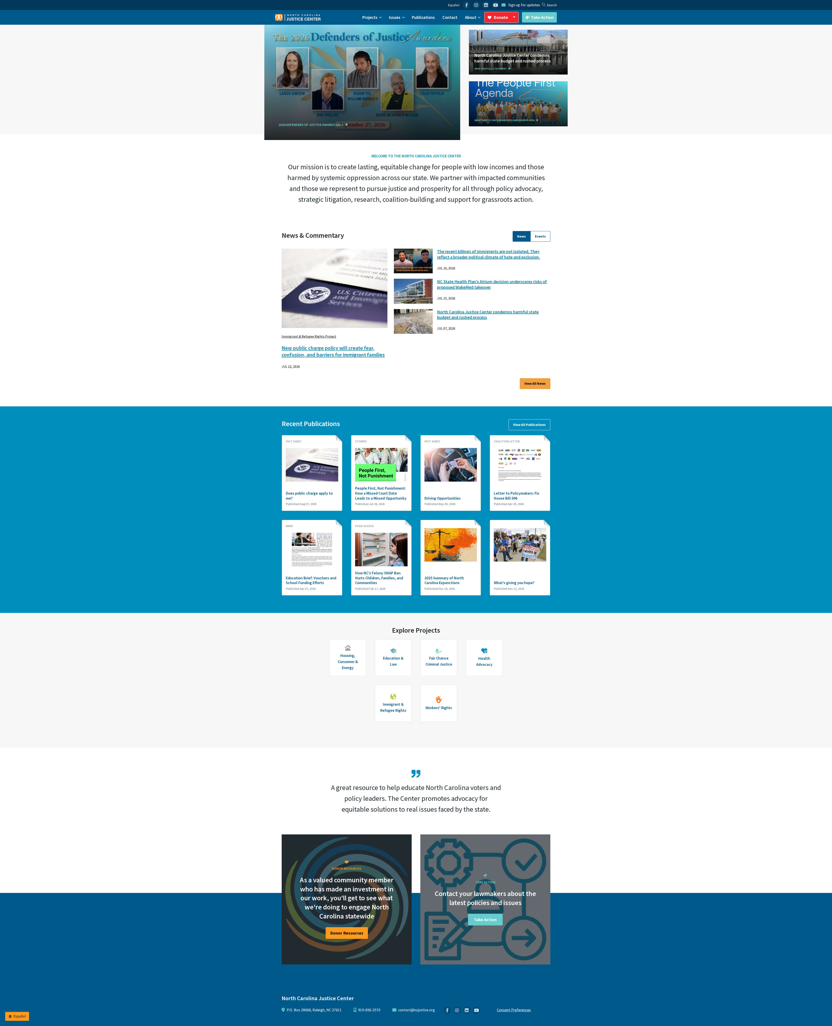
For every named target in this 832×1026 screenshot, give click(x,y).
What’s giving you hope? (514, 582)
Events (540, 236)
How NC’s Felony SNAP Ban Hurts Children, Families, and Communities (379, 578)
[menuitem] (466, 5)
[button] (313, 125)
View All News (535, 383)
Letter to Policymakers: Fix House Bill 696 (516, 496)
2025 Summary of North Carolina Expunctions (444, 580)
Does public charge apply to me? (309, 496)
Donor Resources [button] (346, 933)
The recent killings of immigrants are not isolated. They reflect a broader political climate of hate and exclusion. (488, 254)
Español (453, 5)
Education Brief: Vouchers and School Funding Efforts (311, 580)
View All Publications (529, 424)
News (521, 236)
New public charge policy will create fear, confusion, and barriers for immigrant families (333, 351)
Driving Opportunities (442, 498)
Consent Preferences (514, 1009)
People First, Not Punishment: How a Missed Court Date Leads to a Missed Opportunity (380, 493)
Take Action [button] (542, 17)
